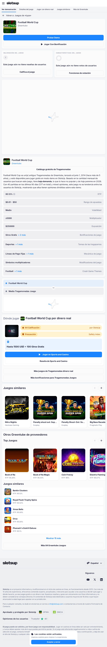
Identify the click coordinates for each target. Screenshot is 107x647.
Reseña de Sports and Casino (53, 361)
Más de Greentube (80, 9)
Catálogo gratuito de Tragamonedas (53, 169)
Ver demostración (9, 9)
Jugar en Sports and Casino (55, 354)
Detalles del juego (26, 9)
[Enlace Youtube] (88, 579)
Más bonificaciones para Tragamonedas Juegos (53, 377)
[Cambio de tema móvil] (102, 3)
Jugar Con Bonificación (55, 44)
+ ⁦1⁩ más (19, 244)
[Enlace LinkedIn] (101, 579)
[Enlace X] (95, 579)
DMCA (60, 612)
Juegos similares (63, 9)
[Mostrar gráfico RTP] (14, 194)
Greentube (16, 163)
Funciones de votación (80, 73)
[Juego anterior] (95, 387)
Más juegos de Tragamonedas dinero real (53, 371)
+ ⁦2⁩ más (22, 235)
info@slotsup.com (56, 604)
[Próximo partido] (101, 387)
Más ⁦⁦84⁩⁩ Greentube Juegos (53, 545)
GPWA (46, 612)
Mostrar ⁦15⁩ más (53, 538)
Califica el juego (27, 72)
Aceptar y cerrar (53, 642)
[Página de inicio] (13, 3)
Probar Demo (53, 37)
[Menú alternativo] (3, 3)
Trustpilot (39, 619)
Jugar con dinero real (45, 9)
